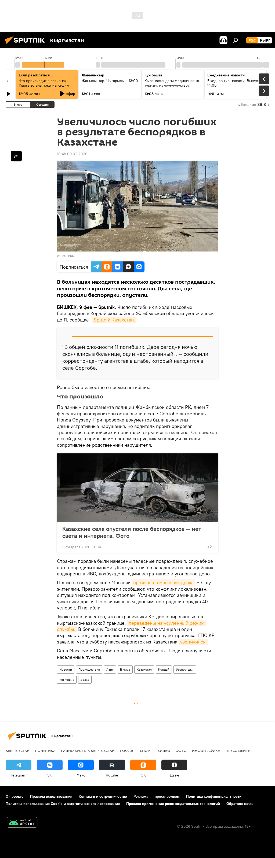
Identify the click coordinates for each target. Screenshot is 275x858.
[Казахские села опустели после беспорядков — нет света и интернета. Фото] (137, 487)
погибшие (66, 680)
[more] (209, 546)
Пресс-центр (238, 750)
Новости (65, 669)
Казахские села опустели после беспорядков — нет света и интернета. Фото (131, 532)
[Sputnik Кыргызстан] (26, 44)
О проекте (15, 796)
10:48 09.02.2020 (72, 153)
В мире (125, 669)
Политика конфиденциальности (213, 796)
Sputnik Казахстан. (114, 320)
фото (181, 750)
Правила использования (51, 796)
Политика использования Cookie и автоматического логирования (63, 803)
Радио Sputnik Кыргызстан (88, 750)
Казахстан (144, 669)
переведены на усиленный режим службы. (131, 626)
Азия (110, 669)
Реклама (140, 796)
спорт (146, 750)
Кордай (163, 669)
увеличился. (193, 642)
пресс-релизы (167, 796)
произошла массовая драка (163, 582)
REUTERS (67, 256)
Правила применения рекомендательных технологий (173, 803)
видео (163, 750)
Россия (127, 750)
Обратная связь (239, 803)
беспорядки (185, 669)
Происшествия (89, 669)
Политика (45, 750)
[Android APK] (22, 823)
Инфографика (206, 750)
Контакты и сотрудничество (103, 796)
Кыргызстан (18, 750)
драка (85, 680)
